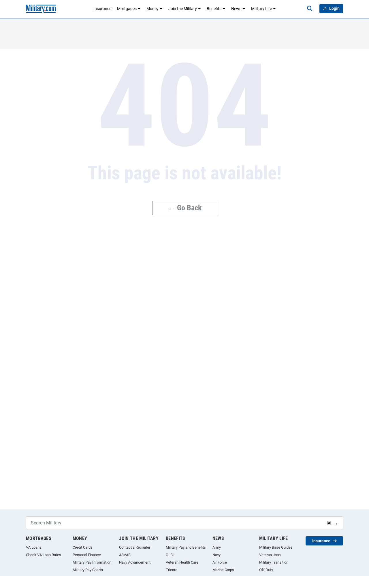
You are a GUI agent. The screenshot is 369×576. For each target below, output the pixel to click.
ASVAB (125, 555)
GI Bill (170, 555)
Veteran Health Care (182, 562)
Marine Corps (223, 570)
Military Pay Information (92, 562)
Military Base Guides (276, 547)
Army (216, 547)
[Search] (310, 8)
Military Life (261, 9)
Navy (216, 555)
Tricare (171, 570)
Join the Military (182, 9)
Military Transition (273, 562)
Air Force (219, 562)
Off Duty (266, 570)
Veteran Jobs (270, 555)
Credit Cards (83, 547)
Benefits (214, 9)
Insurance (102, 9)
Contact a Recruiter (134, 547)
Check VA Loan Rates (43, 555)
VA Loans (34, 547)
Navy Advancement (134, 562)
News (236, 9)
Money (152, 9)
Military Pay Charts (88, 570)
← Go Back (185, 207)
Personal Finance (87, 555)
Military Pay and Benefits (186, 547)
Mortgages (127, 9)
